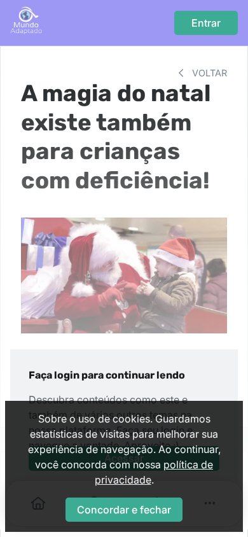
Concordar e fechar (124, 509)
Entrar (206, 23)
